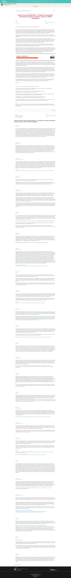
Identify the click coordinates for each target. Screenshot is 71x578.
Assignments (35, 6)
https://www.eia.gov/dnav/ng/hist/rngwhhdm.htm (32, 314)
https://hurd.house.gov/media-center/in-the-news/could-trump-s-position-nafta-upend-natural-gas (30, 302)
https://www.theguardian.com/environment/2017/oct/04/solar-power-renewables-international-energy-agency (32, 265)
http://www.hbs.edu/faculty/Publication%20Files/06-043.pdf (24, 398)
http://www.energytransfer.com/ (21, 264)
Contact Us (35, 576)
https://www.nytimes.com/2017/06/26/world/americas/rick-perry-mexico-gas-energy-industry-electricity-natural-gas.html (33, 366)
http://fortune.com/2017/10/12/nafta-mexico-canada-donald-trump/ (25, 526)
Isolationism (53, 110)
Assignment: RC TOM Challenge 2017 (24, 10)
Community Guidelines (35, 575)
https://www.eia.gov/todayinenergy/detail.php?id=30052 (25, 510)
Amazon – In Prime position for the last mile (50, 23)
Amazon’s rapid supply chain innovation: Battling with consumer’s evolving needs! (19, 116)
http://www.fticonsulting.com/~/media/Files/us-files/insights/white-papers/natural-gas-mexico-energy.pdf (31, 511)
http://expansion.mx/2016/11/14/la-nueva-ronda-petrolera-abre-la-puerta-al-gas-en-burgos (30, 512)
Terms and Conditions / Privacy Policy (35, 574)
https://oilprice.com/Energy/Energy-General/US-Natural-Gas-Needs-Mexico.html (39, 317)
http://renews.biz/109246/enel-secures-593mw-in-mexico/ (37, 454)
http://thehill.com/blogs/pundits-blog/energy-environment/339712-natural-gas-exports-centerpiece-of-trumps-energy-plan (33, 416)
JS (16, 20)
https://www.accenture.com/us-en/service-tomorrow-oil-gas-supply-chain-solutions (30, 400)
